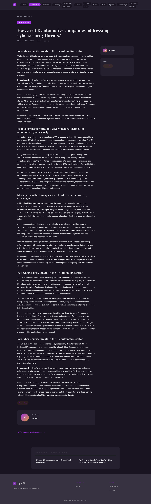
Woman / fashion (133, 4)
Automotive (35, 5)
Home (24, 5)
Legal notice (113, 486)
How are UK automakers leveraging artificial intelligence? (53, 461)
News (95, 5)
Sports (111, 5)
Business (46, 5)
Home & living (87, 4)
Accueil (19, 16)
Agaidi (21, 483)
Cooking (57, 5)
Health (78, 5)
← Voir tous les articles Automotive (31, 432)
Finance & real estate (66, 4)
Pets (103, 5)
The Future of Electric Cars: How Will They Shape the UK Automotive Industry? (95, 461)
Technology (122, 5)
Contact (112, 490)
